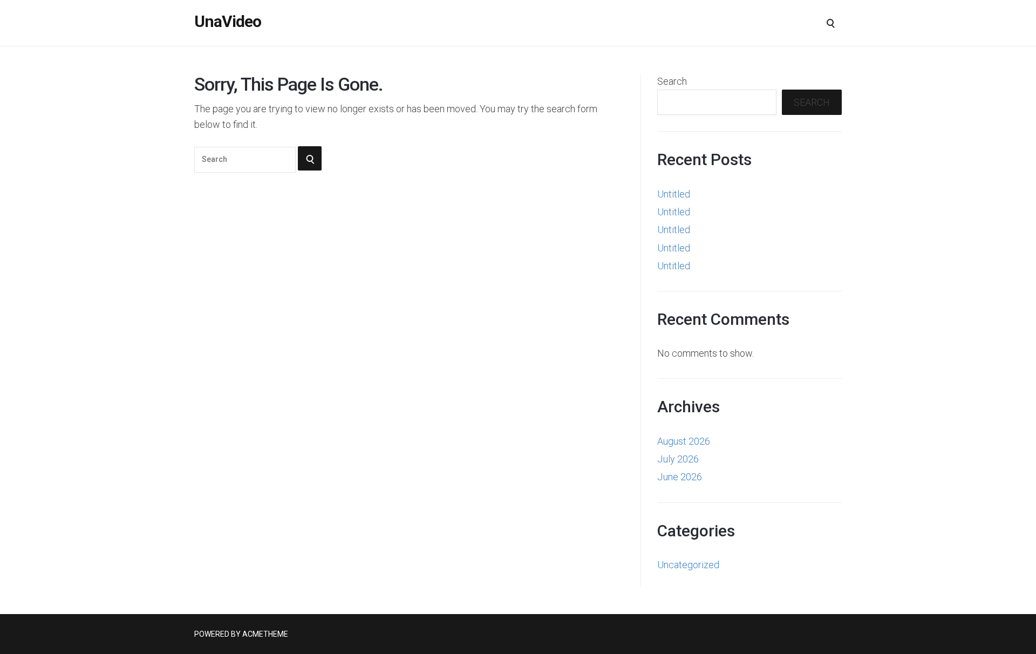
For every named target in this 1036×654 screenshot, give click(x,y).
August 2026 (683, 441)
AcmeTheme (265, 634)
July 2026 (678, 459)
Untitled (673, 194)
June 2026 (679, 476)
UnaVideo (227, 21)
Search (672, 81)
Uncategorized (688, 564)
